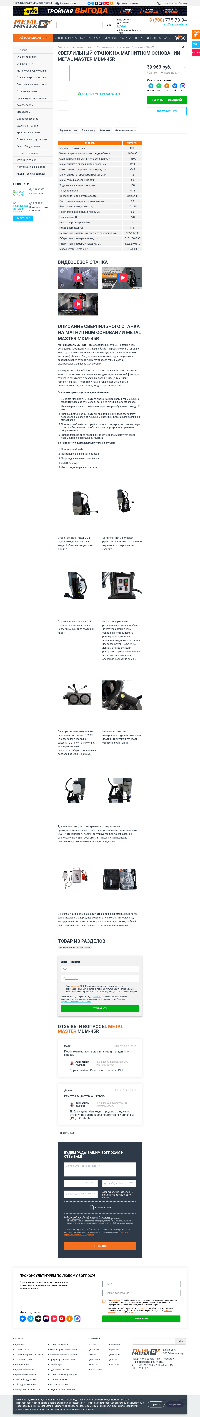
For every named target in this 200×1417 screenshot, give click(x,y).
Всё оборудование (31, 37)
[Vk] (175, 85)
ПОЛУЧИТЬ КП (167, 111)
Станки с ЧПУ (25, 63)
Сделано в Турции (27, 125)
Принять (156, 1404)
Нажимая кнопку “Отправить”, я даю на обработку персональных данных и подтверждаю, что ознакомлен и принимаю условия (141, 1310)
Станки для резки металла (32, 77)
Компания (71, 38)
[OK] (167, 85)
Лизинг (98, 38)
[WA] (159, 85)
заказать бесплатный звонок (174, 3)
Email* (131, 1183)
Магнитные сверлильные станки (74, 947)
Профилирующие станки (31, 98)
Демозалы (111, 38)
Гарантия (85, 38)
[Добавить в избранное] (184, 66)
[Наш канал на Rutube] (100, 3)
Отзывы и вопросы (125, 130)
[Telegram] (151, 85)
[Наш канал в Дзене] (96, 3)
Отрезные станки (27, 91)
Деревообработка (27, 118)
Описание (105, 130)
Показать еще (66, 1132)
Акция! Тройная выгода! (31, 173)
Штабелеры (23, 111)
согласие (74, 986)
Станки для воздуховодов (32, 139)
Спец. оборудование (28, 146)
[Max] (183, 85)
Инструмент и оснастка (31, 166)
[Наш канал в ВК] (104, 3)
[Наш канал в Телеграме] (92, 3)
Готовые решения (27, 153)
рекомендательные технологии (77, 1409)
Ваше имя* (90, 1183)
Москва (121, 25)
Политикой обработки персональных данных (79, 1406)
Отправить (100, 1008)
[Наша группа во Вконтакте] (89, 3)
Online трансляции (68, 3)
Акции (59, 38)
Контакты (164, 38)
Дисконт (151, 38)
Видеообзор (88, 130)
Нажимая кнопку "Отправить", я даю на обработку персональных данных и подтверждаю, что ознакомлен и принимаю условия (97, 1232)
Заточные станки (27, 160)
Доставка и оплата (131, 38)
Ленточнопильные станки (32, 84)
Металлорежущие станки (32, 70)
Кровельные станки (28, 132)
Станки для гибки (27, 56)
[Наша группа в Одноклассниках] (111, 3)
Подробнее (175, 1404)
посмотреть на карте (130, 3)
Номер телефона (88, 1194)
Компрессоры (25, 105)
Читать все (23, 218)
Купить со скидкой (167, 100)
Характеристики (68, 130)
